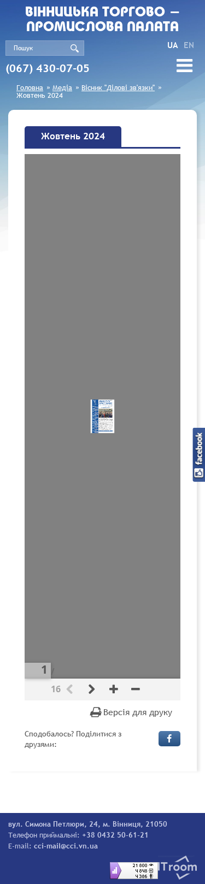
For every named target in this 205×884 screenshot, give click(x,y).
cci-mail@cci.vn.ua (66, 846)
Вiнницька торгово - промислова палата (102, 20)
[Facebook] (169, 738)
